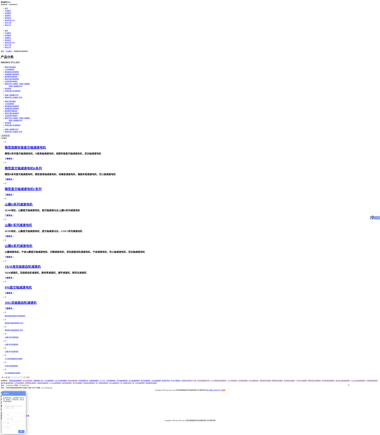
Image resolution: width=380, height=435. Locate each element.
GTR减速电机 (49, 380)
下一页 (22, 377)
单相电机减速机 (30, 383)
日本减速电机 (140, 383)
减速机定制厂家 (128, 383)
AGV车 (102, 380)
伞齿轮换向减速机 (11, 81)
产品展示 (8, 11)
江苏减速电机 (19, 383)
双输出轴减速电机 (15, 380)
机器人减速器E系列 (15, 86)
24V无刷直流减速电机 (218, 380)
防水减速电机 (253, 380)
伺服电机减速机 (277, 380)
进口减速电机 (27, 380)
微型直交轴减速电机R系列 (23, 168)
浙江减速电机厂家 (115, 383)
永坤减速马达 (83, 380)
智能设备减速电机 (7, 383)
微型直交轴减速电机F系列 (23, 189)
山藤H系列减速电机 (19, 204)
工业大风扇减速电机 (358, 380)
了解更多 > (9, 159)
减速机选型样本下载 (189, 380)
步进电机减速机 (289, 380)
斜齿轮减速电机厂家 (90, 383)
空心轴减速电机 (134, 380)
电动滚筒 (8, 88)
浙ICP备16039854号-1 (213, 390)
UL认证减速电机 (55, 383)
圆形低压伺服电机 (314, 380)
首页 (6, 8)
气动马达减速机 (301, 380)
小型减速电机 (9, 69)
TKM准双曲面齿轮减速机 (23, 266)
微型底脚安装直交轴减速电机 (25, 147)
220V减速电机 (232, 380)
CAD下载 (26, 416)
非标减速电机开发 (203, 380)
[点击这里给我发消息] (1, 396)
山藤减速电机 (94, 380)
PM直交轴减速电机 (18, 287)
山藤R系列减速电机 (18, 246)
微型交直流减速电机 (12, 79)
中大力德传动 (176, 380)
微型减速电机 (72, 380)
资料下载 (8, 23)
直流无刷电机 (67, 383)
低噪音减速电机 (42, 383)
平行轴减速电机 (122, 380)
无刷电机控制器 (265, 380)
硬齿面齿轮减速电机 (12, 72)
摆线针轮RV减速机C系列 (13, 97)
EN (10, 2)
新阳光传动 (166, 380)
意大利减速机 (77, 383)
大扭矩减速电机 (371, 380)
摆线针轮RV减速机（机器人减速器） (18, 84)
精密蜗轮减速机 (151, 383)
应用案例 (8, 13)
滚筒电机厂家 (38, 380)
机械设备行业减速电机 (13, 91)
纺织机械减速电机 (328, 380)
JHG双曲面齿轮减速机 (21, 302)
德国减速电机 (103, 383)
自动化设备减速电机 (343, 380)
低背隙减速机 (243, 380)
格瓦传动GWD (10, 20)
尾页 (27, 377)
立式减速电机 (156, 380)
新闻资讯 (8, 18)
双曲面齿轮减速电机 (12, 74)
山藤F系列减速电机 (18, 225)
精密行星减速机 (10, 67)
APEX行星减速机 (61, 380)
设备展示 (8, 15)
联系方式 (8, 25)
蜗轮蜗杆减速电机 (11, 77)
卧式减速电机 (145, 380)
